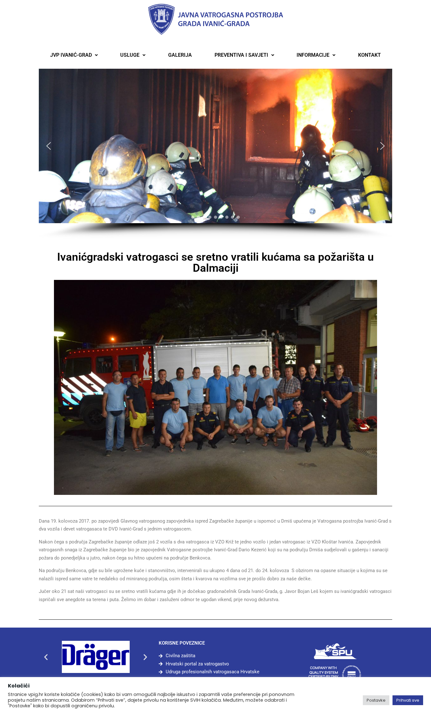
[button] (74, 55)
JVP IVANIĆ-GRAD (71, 55)
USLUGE (129, 55)
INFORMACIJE (313, 55)
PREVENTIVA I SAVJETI (241, 55)
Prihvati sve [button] (407, 700)
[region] (215, 154)
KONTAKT (369, 55)
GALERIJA (180, 55)
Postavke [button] (376, 700)
